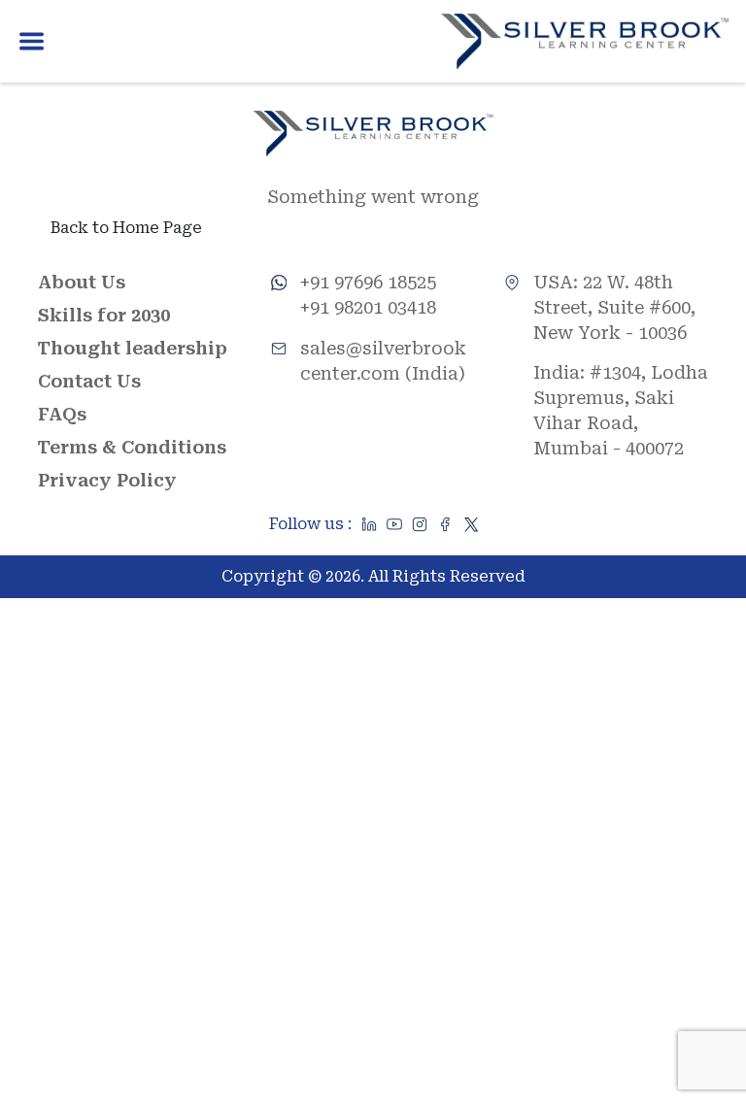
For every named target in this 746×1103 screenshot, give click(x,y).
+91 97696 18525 (368, 282)
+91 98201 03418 (368, 307)
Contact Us (89, 381)
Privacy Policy (107, 480)
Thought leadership (132, 348)
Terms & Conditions (132, 447)
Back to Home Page (126, 227)
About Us (81, 282)
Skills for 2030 (104, 315)
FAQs (62, 414)
